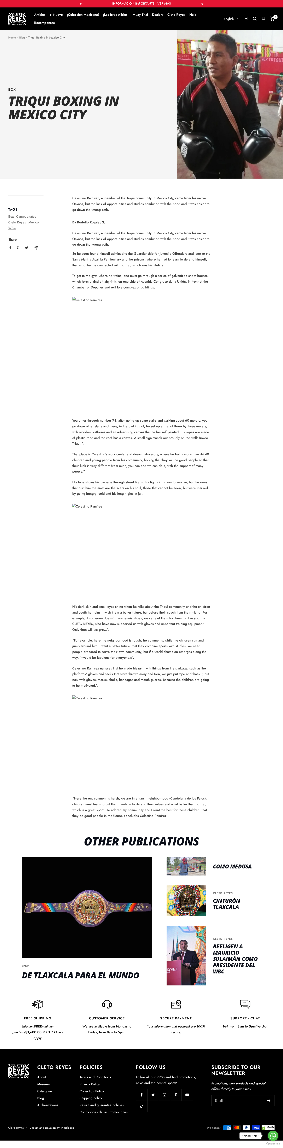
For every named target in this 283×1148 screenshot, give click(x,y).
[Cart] (272, 19)
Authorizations (47, 1105)
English (229, 19)
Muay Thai (140, 14)
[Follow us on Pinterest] (175, 1095)
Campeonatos (26, 216)
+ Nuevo (56, 14)
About (41, 1077)
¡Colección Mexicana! (83, 14)
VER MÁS (164, 3)
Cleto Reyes (176, 14)
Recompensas (44, 22)
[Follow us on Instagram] (164, 1095)
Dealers (157, 14)
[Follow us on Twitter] (153, 1095)
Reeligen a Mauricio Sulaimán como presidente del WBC (235, 959)
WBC (12, 228)
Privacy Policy (90, 1084)
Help (193, 14)
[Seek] (255, 18)
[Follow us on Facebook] (141, 1095)
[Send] (269, 1100)
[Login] (263, 18)
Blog (22, 37)
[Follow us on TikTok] (141, 1106)
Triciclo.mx (67, 1128)
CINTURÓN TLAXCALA (226, 904)
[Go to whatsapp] (273, 1136)
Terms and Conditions (95, 1077)
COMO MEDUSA (232, 866)
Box (12, 90)
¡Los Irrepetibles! (115, 14)
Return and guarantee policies (102, 1105)
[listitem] (10, 247)
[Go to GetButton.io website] (273, 1143)
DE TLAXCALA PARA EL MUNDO (80, 975)
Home (12, 37)
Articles (39, 14)
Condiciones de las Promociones (104, 1112)
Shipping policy (91, 1098)
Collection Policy (92, 1091)
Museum (43, 1084)
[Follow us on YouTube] (187, 1095)
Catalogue (44, 1091)
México (33, 222)
